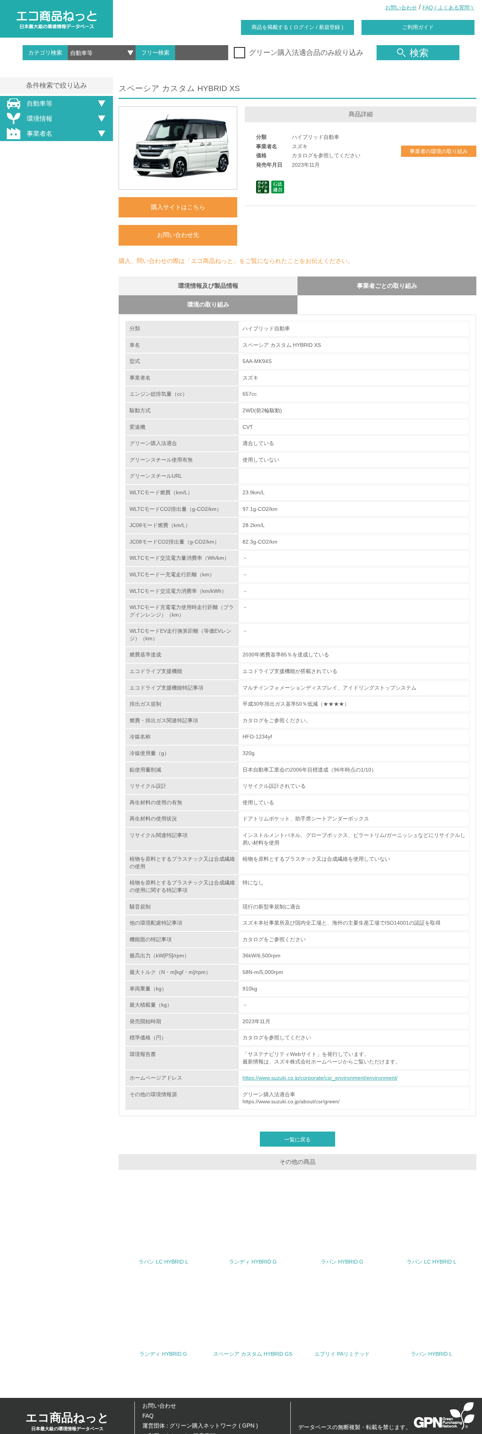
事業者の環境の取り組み (439, 151)
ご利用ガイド (418, 27)
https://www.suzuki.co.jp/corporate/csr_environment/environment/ (320, 1078)
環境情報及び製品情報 (208, 286)
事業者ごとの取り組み (387, 286)
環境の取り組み (208, 304)
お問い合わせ (401, 8)
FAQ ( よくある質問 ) (448, 8)
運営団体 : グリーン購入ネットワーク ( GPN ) (200, 1425)
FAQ (148, 1416)
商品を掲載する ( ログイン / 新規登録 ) (297, 27)
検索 (419, 52)
